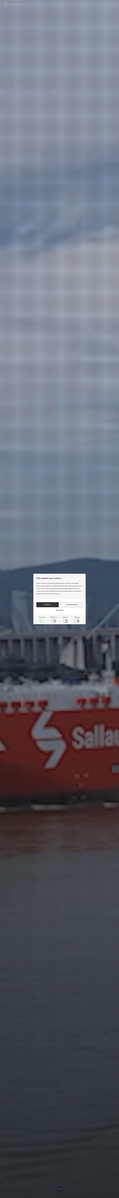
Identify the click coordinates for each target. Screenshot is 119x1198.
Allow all (47, 605)
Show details (59, 610)
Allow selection (71, 605)
